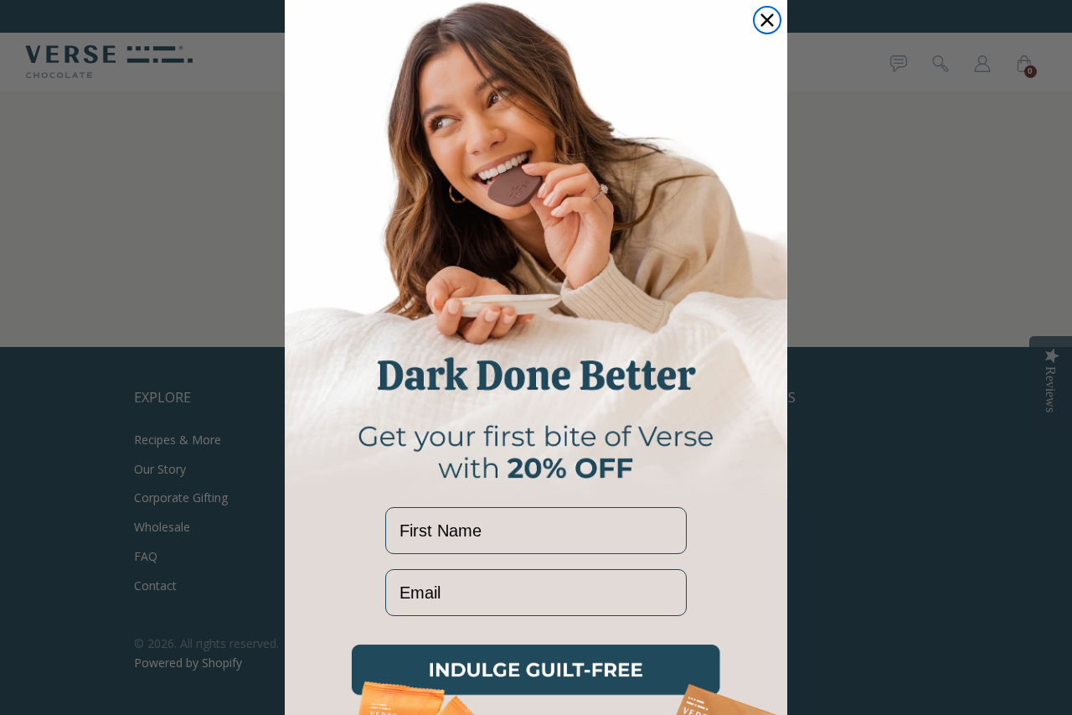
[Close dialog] (767, 20)
